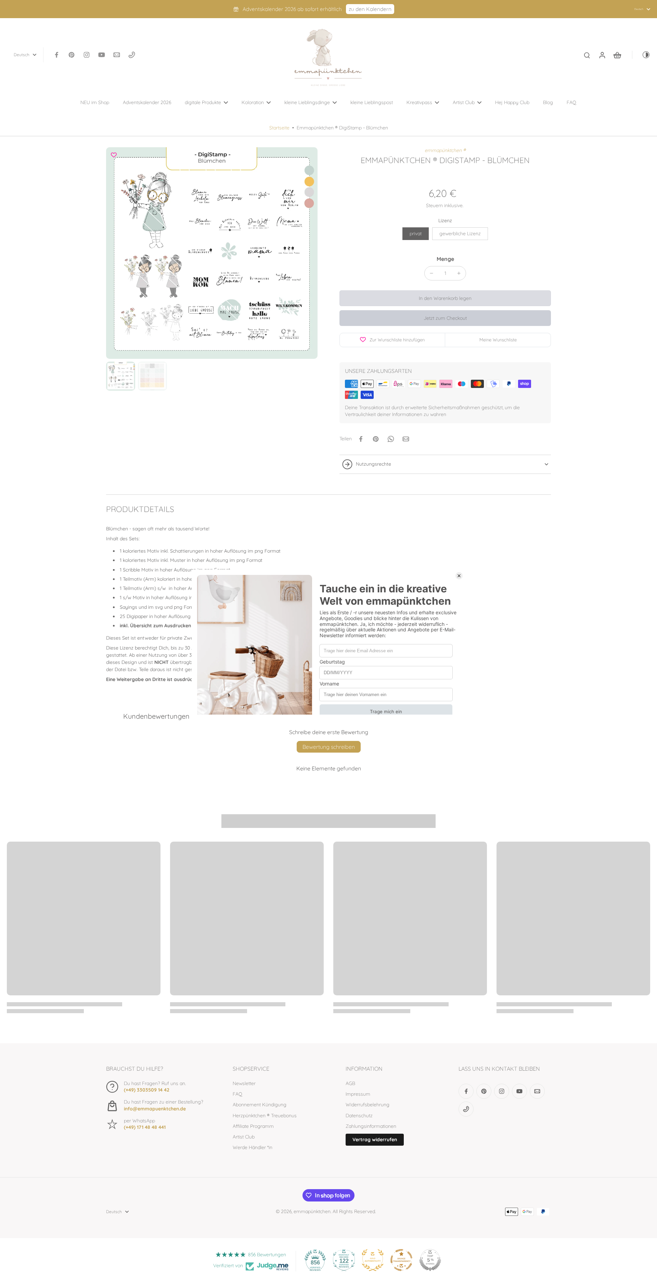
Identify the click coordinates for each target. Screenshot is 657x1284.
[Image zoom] (212, 253)
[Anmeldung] (601, 55)
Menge (445, 258)
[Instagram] (86, 54)
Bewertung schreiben (328, 746)
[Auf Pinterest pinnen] (375, 438)
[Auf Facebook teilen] (360, 438)
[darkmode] (641, 55)
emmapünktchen (312, 1211)
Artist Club (244, 1137)
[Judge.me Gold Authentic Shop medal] (373, 1260)
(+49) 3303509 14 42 (146, 1090)
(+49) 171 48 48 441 (145, 1127)
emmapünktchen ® (445, 150)
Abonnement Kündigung (259, 1105)
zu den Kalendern (370, 9)
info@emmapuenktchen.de (155, 1109)
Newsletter (244, 1083)
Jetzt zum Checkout (445, 318)
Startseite (279, 128)
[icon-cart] (616, 55)
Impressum (358, 1094)
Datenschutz (359, 1115)
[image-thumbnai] (120, 376)
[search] (586, 55)
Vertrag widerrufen (374, 1139)
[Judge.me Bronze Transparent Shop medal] (401, 1260)
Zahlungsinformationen (371, 1126)
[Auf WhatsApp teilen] (390, 438)
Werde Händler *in (252, 1147)
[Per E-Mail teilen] (405, 438)
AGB (350, 1083)
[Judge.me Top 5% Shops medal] (430, 1260)
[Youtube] (101, 54)
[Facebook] (56, 54)
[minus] (431, 273)
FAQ (237, 1094)
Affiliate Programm (253, 1126)
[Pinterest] (71, 54)
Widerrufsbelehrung (367, 1105)
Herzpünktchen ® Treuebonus (265, 1115)
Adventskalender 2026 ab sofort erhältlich (292, 9)
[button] (445, 298)
